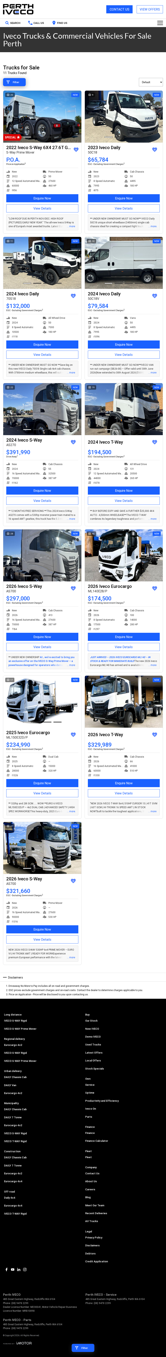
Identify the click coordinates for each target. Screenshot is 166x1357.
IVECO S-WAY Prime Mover (20, 1028)
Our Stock (91, 1020)
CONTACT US (119, 9)
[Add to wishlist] (76, 150)
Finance (90, 1133)
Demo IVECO (93, 1036)
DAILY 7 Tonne (13, 1117)
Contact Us (92, 1173)
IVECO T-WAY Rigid (15, 1141)
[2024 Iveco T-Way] (124, 409)
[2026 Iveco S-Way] (42, 555)
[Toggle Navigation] (160, 23)
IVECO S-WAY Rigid (15, 1020)
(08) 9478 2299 (19, 1303)
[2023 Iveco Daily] (124, 117)
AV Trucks (91, 1221)
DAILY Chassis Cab (15, 1077)
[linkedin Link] (18, 1269)
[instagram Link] (24, 1269)
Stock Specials (94, 1068)
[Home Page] (18, 9)
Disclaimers (92, 1245)
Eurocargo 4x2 (13, 1045)
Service (90, 1085)
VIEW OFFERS (150, 9)
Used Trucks (93, 1044)
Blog (88, 1197)
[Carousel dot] (27, 137)
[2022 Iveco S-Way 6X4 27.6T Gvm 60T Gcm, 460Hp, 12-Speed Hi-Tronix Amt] (42, 117)
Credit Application (96, 1261)
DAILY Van (10, 1085)
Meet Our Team (94, 1205)
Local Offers (93, 1060)
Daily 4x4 (9, 1197)
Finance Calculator (96, 1141)
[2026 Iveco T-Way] (124, 702)
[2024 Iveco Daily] (42, 263)
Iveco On (90, 1108)
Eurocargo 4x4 (13, 1181)
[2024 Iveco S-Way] (42, 409)
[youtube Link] (12, 1269)
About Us (91, 1181)
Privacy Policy (93, 1237)
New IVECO (92, 1028)
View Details (42, 208)
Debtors (90, 1253)
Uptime (89, 1092)
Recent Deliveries (96, 1213)
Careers (90, 1189)
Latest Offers (93, 1052)
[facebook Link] (6, 1269)
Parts (88, 1116)
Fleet (88, 1157)
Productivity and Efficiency (102, 1101)
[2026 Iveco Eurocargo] (124, 555)
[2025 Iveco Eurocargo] (42, 702)
